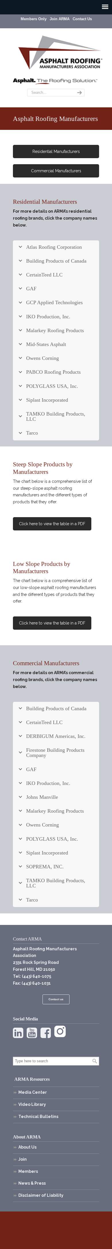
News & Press (32, 1183)
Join (22, 1159)
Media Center (32, 1092)
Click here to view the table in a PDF (52, 523)
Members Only (34, 19)
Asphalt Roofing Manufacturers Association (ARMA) (60, 51)
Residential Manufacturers (56, 151)
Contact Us (82, 19)
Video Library (32, 1104)
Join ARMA (59, 19)
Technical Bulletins (38, 1116)
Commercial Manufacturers (56, 171)
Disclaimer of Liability (40, 1195)
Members (28, 1171)
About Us (27, 1147)
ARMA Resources (32, 1079)
